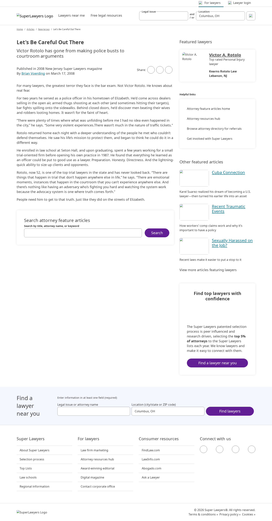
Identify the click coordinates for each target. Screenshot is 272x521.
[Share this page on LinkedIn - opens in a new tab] (168, 70)
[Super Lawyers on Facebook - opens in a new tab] (203, 449)
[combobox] (163, 15)
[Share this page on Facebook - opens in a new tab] (151, 70)
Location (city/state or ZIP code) (154, 405)
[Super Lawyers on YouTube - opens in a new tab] (235, 449)
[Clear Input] (184, 16)
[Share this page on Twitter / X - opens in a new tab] (160, 70)
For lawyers (88, 438)
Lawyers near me (71, 15)
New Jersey (44, 29)
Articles (30, 29)
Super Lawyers (31, 438)
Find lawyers (230, 411)
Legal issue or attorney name (77, 405)
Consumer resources (159, 438)
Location (204, 11)
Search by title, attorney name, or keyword (51, 226)
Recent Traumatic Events (228, 208)
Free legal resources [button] (106, 15)
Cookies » (248, 514)
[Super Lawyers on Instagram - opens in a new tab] (219, 449)
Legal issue (149, 11)
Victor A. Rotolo (225, 54)
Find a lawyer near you (217, 362)
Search (157, 232)
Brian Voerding (33, 73)
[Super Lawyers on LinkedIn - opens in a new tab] (251, 449)
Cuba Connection (228, 172)
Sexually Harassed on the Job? (232, 242)
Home (20, 29)
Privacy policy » (230, 514)
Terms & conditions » (203, 514)
